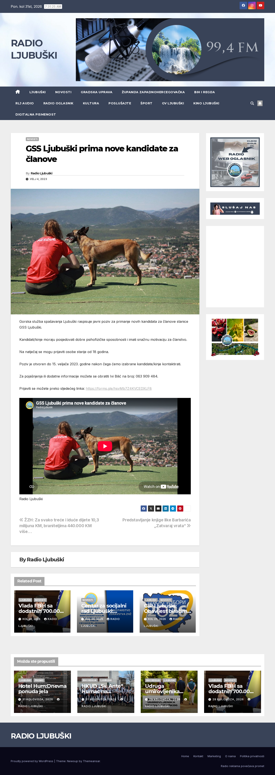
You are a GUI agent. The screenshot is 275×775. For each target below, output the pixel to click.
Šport (147, 103)
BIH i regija (204, 92)
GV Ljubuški (173, 103)
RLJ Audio (24, 103)
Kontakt (198, 756)
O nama (230, 756)
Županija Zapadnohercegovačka (153, 92)
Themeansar (91, 761)
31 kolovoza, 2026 (38, 699)
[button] (252, 103)
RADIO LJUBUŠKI (41, 735)
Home (185, 756)
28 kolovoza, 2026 (165, 699)
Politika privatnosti (252, 756)
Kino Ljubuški (206, 103)
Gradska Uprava (96, 92)
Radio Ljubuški (41, 173)
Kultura (91, 103)
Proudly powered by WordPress (32, 761)
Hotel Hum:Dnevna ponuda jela (42, 688)
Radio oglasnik (58, 103)
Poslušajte (119, 103)
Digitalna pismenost (35, 114)
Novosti (63, 92)
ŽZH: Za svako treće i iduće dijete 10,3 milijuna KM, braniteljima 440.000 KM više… (59, 525)
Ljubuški (37, 92)
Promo (39, 680)
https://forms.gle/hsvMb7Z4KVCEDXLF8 (119, 388)
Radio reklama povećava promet (242, 766)
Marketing (214, 756)
